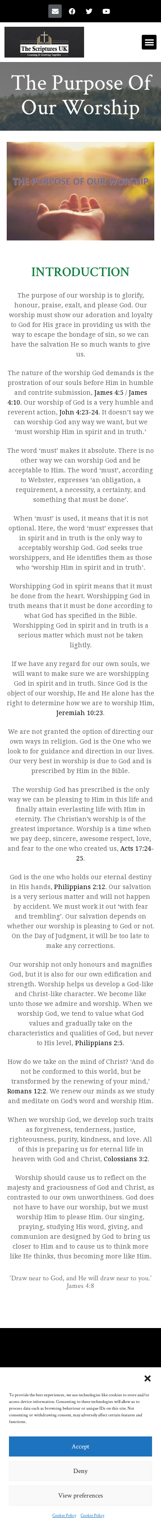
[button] (147, 1378)
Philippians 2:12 (79, 886)
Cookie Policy (64, 1516)
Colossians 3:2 (126, 1159)
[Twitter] (89, 11)
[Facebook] (72, 11)
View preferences (80, 1495)
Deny (80, 1471)
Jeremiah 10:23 (79, 712)
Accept (80, 1446)
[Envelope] (55, 11)
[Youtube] (106, 11)
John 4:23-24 (78, 412)
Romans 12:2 (26, 1091)
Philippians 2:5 (99, 1043)
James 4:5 (108, 392)
